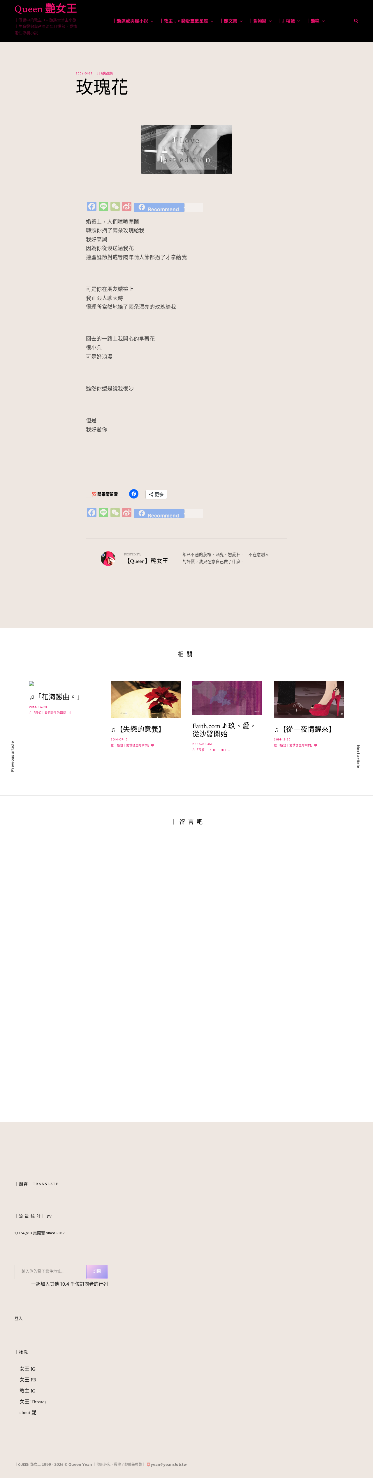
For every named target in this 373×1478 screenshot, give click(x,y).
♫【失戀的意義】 (138, 730)
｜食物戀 (258, 21)
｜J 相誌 (286, 21)
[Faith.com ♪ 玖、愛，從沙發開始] (227, 698)
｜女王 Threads (30, 1402)
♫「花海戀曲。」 (56, 697)
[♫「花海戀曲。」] (64, 683)
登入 (19, 1319)
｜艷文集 (228, 21)
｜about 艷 (25, 1413)
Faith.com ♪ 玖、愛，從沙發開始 (224, 730)
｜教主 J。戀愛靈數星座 (183, 21)
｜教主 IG (25, 1391)
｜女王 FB (25, 1380)
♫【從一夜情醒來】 (305, 730)
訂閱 (97, 1272)
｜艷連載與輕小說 (130, 21)
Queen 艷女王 (46, 9)
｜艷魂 (313, 21)
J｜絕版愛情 (104, 74)
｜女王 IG (25, 1370)
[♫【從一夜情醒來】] (309, 699)
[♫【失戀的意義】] (146, 699)
